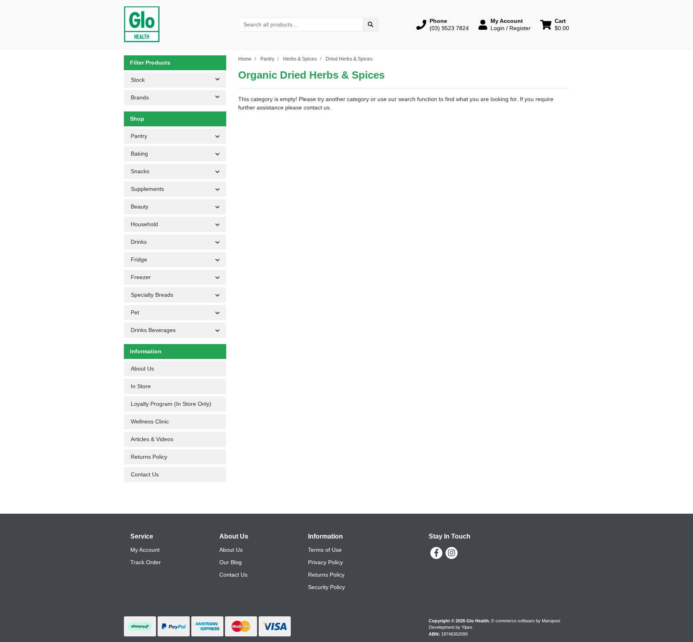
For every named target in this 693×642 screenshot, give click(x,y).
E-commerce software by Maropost (525, 620)
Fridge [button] (139, 259)
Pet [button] (135, 312)
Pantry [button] (139, 136)
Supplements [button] (147, 189)
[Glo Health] (142, 24)
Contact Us (145, 474)
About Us (142, 368)
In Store (141, 386)
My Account (145, 550)
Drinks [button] (139, 242)
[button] (442, 24)
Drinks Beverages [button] (153, 330)
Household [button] (144, 224)
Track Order (145, 562)
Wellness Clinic (150, 421)
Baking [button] (139, 153)
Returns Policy (149, 457)
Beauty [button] (139, 206)
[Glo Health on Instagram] (452, 553)
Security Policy (326, 587)
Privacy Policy (325, 562)
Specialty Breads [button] (152, 295)
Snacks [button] (140, 171)
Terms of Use (325, 550)
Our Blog (230, 562)
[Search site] (371, 25)
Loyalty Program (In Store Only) (171, 404)
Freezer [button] (141, 277)
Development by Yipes (450, 627)
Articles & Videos (152, 439)
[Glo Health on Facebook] (436, 553)
